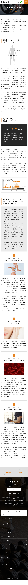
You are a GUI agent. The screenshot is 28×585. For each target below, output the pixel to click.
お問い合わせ (4, 557)
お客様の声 (4, 548)
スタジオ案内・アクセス (7, 552)
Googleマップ (14, 489)
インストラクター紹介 (6, 532)
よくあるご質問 (5, 540)
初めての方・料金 (5, 544)
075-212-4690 (15, 493)
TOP (2, 528)
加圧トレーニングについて (7, 536)
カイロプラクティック (6, 568)
